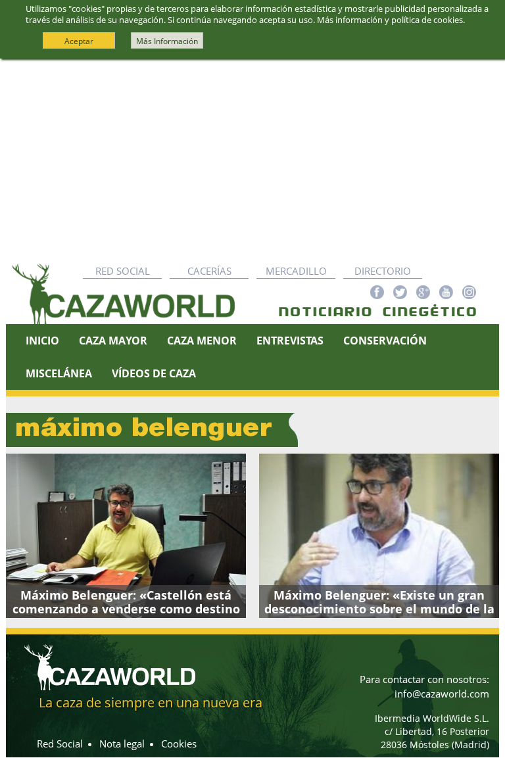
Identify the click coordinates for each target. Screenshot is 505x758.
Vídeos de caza (154, 373)
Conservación (385, 340)
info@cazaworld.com (442, 693)
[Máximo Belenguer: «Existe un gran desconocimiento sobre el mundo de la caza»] (379, 536)
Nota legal (122, 743)
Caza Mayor (113, 340)
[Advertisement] (252, 158)
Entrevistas (290, 340)
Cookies (179, 743)
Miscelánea (59, 373)
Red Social (122, 270)
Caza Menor (202, 340)
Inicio (42, 340)
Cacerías (209, 270)
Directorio (382, 270)
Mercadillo (296, 270)
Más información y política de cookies (390, 20)
